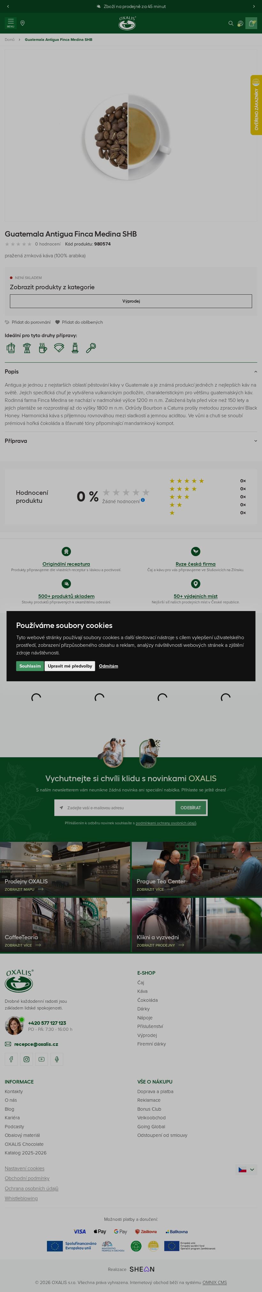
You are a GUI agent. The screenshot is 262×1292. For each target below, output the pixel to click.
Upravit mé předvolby (70, 666)
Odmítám (108, 666)
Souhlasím (30, 666)
